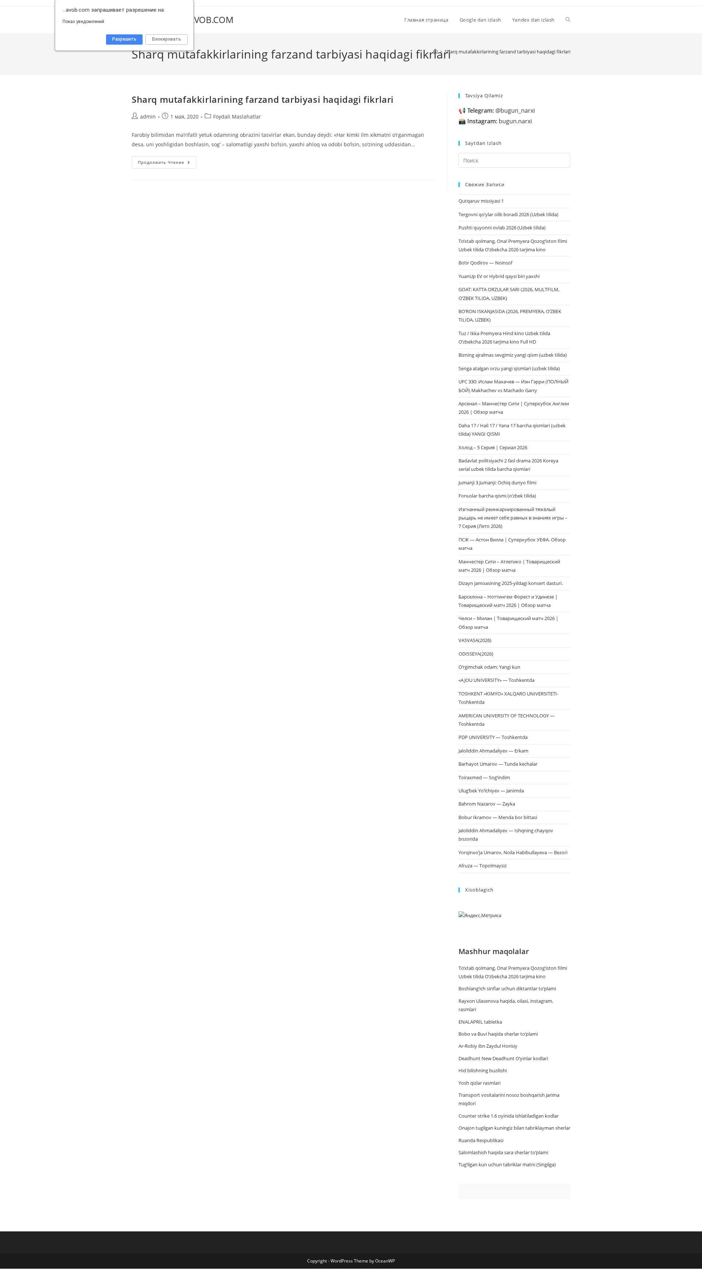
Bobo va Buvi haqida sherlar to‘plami (498, 1034)
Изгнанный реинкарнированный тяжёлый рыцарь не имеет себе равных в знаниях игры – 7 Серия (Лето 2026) (512, 518)
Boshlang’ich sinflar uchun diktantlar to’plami (507, 988)
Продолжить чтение (167, 164)
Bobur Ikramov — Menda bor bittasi (497, 817)
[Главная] (435, 51)
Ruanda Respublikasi (480, 1140)
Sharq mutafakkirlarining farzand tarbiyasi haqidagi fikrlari (507, 51)
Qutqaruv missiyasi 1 (481, 201)
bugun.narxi (499, 121)
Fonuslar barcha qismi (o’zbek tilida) (497, 495)
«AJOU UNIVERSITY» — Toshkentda (496, 680)
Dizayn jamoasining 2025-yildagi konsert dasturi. (510, 583)
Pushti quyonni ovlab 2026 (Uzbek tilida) (502, 227)
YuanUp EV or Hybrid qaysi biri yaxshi (499, 276)
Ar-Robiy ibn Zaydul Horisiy (487, 1046)
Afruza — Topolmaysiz (482, 865)
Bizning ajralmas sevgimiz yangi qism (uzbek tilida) (512, 355)
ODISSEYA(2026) (475, 653)
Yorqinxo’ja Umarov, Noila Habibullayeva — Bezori (512, 852)
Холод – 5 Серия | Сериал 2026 (492, 447)
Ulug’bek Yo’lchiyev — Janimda (491, 790)
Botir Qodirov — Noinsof (485, 262)
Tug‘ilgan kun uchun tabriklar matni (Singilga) (507, 1164)
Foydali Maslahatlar (237, 116)
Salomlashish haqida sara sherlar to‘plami (503, 1152)
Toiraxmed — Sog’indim (484, 777)
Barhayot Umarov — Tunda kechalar (497, 764)
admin (148, 116)
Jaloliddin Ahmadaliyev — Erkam (493, 750)
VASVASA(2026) (474, 640)
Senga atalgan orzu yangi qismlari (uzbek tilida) (509, 368)
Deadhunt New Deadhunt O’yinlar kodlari (503, 1058)
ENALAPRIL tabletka (480, 1021)
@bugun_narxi (501, 110)
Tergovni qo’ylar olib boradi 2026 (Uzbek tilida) (508, 214)
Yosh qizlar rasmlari (479, 1083)
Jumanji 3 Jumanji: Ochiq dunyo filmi (497, 482)
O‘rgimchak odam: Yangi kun (489, 667)
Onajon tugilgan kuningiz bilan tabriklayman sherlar (514, 1128)
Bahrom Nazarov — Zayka (486, 803)
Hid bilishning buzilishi (482, 1070)
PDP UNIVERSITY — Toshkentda (493, 737)
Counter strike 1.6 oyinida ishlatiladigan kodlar (508, 1115)
